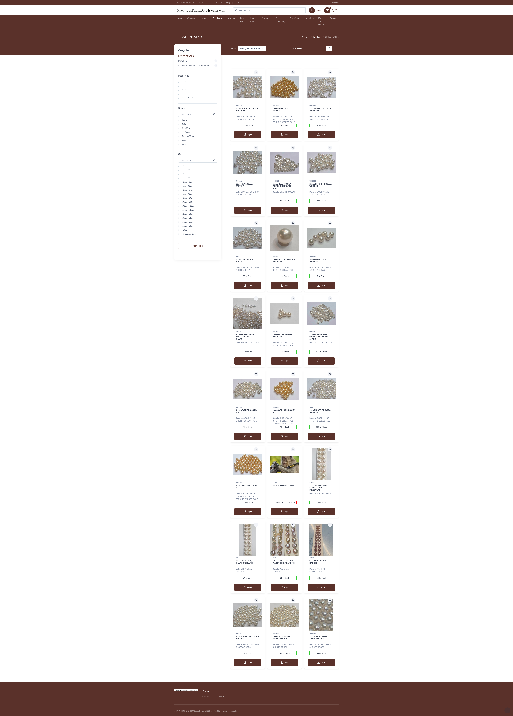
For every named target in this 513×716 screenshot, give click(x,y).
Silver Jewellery (280, 20)
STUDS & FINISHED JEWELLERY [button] (193, 66)
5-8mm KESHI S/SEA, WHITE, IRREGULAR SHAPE (245, 336)
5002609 (239, 633)
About (205, 18)
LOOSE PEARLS (186, 56)
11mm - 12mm (188, 210)
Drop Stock (295, 18)
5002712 (239, 256)
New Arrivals (253, 20)
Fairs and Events (321, 21)
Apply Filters (198, 246)
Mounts (231, 18)
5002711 (239, 181)
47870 (311, 558)
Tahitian (185, 94)
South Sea (186, 90)
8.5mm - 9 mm (188, 190)
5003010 (312, 332)
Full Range (217, 18)
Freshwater (186, 82)
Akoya (184, 86)
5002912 (312, 181)
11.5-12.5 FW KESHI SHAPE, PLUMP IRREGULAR (318, 487)
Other (184, 144)
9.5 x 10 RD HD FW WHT (283, 485)
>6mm (184, 166)
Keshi (184, 140)
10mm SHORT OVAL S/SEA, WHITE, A (282, 637)
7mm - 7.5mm (187, 178)
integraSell (234, 711)
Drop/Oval (186, 128)
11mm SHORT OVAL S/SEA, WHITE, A (318, 637)
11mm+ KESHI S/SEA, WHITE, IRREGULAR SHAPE (282, 186)
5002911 (312, 105)
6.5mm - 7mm (187, 174)
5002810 (276, 105)
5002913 (276, 256)
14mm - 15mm (188, 222)
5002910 (239, 105)
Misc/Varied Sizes (189, 234)
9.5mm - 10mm (188, 198)
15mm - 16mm (188, 226)
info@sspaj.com (232, 3)
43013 (238, 558)
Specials (309, 18)
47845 (275, 483)
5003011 (276, 181)
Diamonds (266, 18)
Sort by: (233, 48)
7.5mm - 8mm (187, 182)
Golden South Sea (189, 98)
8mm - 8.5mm (187, 186)
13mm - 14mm (188, 218)
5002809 (239, 483)
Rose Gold (242, 20)
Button (184, 124)
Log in (249, 135)
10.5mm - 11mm (188, 206)
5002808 (276, 407)
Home (179, 18)
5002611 (312, 633)
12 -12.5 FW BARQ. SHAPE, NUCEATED (244, 562)
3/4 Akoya (186, 132)
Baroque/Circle (188, 136)
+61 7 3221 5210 (196, 3)
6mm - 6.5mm (187, 170)
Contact (333, 18)
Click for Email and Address (214, 696)
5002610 (276, 633)
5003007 (239, 332)
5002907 (276, 332)
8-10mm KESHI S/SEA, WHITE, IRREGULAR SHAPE (319, 336)
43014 (275, 558)
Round (184, 120)
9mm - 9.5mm (187, 194)
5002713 (312, 256)
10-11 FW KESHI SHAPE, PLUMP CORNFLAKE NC (284, 562)
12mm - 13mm (188, 214)
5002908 (239, 407)
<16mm (185, 230)
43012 (311, 483)
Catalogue (192, 18)
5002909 (312, 407)
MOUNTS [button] (182, 61)
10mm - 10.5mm (189, 202)
